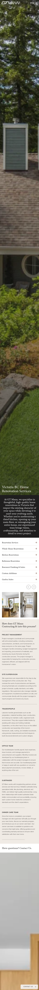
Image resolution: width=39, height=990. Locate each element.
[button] (29, 987)
